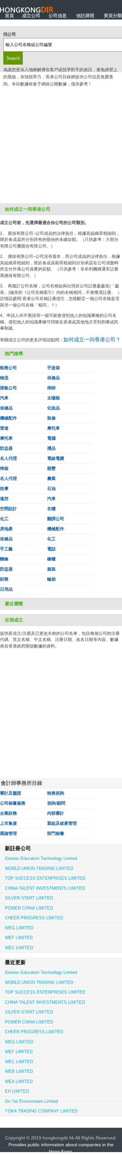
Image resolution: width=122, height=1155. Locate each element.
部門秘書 (55, 833)
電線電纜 (55, 458)
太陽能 (53, 397)
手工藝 (6, 548)
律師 (51, 387)
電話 (51, 548)
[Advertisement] (61, 139)
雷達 (4, 428)
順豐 (51, 468)
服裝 (51, 569)
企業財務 (8, 813)
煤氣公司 (8, 387)
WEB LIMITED (19, 1071)
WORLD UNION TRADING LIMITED (39, 868)
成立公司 (31, 15)
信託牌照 (85, 15)
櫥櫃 (51, 559)
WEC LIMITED (19, 947)
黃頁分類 (113, 15)
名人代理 (8, 458)
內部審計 (55, 813)
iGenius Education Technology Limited (41, 858)
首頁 (9, 15)
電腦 (51, 438)
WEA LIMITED (19, 1081)
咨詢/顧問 (56, 803)
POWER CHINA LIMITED (29, 908)
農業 (51, 478)
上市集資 (8, 823)
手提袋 (53, 367)
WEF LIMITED (19, 937)
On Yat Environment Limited (31, 1101)
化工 (4, 518)
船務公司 (8, 367)
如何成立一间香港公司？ (92, 339)
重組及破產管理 (62, 823)
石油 (51, 488)
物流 (4, 377)
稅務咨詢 (55, 793)
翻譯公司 (55, 518)
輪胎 (51, 579)
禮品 (51, 448)
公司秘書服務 (12, 803)
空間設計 (8, 508)
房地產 (6, 528)
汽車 (4, 397)
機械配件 (8, 418)
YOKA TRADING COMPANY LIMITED (41, 1111)
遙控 (4, 498)
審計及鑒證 (10, 793)
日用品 (6, 589)
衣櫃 (51, 508)
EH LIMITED (17, 1091)
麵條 (4, 559)
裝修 (51, 418)
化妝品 (53, 408)
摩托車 (53, 428)
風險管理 (8, 833)
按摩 (4, 488)
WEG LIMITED (19, 927)
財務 (4, 579)
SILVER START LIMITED (29, 898)
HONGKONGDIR (26, 10)
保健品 (53, 377)
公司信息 (57, 15)
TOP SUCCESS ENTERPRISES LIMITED (45, 878)
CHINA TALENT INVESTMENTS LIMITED (45, 888)
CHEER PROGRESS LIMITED (34, 917)
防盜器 (6, 448)
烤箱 (4, 468)
